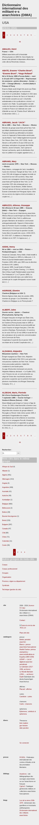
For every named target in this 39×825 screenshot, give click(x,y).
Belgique (5, 504)
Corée (4, 545)
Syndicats (5, 585)
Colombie (5, 541)
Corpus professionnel (9, 569)
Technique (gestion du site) (11, 589)
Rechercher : (7, 450)
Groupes (5, 573)
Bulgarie (5, 524)
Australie (5, 491)
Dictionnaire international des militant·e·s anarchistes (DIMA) (17, 10)
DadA (21, 677)
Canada (5, 528)
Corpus (4, 565)
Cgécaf (22, 786)
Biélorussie (6, 508)
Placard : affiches (26, 689)
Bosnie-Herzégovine (9, 516)
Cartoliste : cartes (26, 696)
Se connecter (24, 743)
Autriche (5, 495)
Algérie (4, 475)
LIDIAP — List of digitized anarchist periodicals (26, 661)
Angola (4, 483)
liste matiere (24, 723)
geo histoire (24, 725)
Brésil (4, 520)
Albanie (4, 471)
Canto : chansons (26, 704)
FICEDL (22, 757)
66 (20, 42)
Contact (22, 620)
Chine (4, 537)
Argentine (5, 487)
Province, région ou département (13, 581)
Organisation (6, 577)
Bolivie (4, 512)
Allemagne (6, 479)
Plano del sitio (24, 633)
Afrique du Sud (7, 466)
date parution (24, 728)
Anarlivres (23, 774)
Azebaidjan (6, 500)
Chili (3, 533)
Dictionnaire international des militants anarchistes (28, 812)
